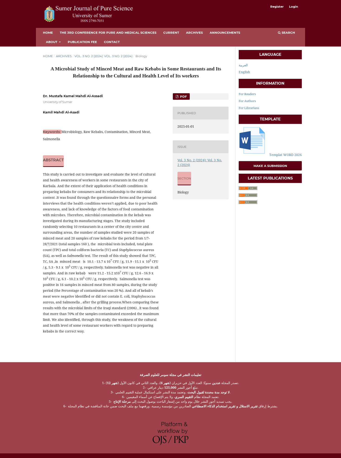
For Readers (247, 94)
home (48, 32)
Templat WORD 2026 (285, 155)
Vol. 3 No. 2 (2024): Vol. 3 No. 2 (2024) (103, 56)
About (52, 42)
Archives (194, 32)
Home (48, 56)
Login (293, 6)
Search (288, 32)
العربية (243, 65)
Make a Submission (270, 166)
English (244, 72)
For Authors (247, 101)
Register (277, 6)
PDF (183, 96)
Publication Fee (82, 42)
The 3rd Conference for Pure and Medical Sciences (108, 32)
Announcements (225, 32)
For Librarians (249, 108)
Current (171, 32)
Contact (112, 42)
